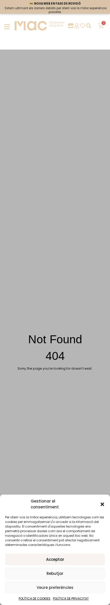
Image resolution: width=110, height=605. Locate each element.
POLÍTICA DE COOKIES (34, 598)
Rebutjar (55, 573)
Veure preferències (55, 587)
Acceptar (55, 559)
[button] (102, 504)
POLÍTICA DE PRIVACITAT (71, 598)
